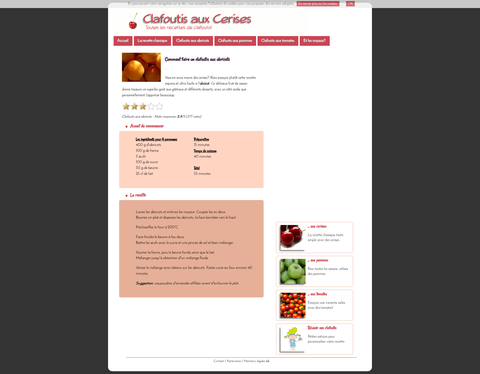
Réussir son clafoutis (322, 327)
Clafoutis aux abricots (192, 41)
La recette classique (152, 41)
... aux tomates (317, 294)
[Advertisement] (315, 138)
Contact (219, 361)
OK (350, 4)
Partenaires (234, 361)
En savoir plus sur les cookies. (318, 4)
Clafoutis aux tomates (277, 41)
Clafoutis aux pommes (235, 41)
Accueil (123, 41)
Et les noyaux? (315, 41)
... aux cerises (317, 226)
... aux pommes (318, 260)
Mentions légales (254, 361)
